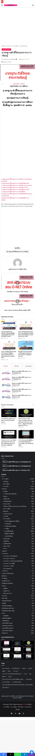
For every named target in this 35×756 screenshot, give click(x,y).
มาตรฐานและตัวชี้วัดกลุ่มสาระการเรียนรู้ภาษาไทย (14, 187)
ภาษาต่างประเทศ (7, 513)
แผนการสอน (6, 546)
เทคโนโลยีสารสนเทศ (7, 623)
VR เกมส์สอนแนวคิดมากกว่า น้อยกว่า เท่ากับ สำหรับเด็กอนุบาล (8, 420)
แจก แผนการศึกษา (6, 682)
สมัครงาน (4, 676)
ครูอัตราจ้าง (6, 591)
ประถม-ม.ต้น (6, 503)
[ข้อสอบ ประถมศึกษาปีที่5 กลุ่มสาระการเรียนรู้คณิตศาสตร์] (6, 378)
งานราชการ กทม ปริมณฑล (10, 556)
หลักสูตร (4, 603)
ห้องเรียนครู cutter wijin (8, 608)
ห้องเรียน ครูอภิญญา (7, 605)
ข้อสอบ (5, 496)
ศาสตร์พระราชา (6, 580)
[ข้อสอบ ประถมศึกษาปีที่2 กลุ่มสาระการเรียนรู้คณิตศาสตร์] (6, 372)
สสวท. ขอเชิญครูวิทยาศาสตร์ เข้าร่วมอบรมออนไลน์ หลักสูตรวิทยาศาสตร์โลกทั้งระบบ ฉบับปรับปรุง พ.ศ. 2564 (26, 334)
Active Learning (5, 668)
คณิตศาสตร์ (6, 498)
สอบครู (4, 585)
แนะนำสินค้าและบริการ (8, 628)
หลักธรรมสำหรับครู (6, 600)
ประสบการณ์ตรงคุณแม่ (8, 573)
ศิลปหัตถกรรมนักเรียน (7, 583)
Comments (28, 366)
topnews (5, 481)
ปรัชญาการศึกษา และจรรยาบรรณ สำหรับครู (14, 506)
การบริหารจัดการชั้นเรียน (9, 494)
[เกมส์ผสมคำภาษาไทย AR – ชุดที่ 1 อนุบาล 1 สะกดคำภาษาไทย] (6, 644)
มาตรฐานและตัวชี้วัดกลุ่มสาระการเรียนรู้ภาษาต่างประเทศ (16, 185)
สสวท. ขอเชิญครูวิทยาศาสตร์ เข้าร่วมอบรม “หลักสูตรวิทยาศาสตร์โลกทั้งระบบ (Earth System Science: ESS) (8, 355)
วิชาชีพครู (4, 578)
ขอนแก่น (24, 668)
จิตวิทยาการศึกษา (9, 533)
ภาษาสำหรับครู (9, 536)
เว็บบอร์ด (17, 709)
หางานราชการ (28, 707)
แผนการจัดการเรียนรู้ (7, 630)
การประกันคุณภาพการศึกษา (12, 521)
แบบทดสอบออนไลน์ (16, 682)
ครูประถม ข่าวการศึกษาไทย (10, 59)
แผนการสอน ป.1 (5, 687)
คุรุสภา (9, 671)
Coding (5, 491)
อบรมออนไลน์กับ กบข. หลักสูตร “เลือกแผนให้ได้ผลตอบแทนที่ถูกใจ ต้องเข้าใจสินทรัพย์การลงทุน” (8, 334)
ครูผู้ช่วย (5, 588)
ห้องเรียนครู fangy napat (8, 610)
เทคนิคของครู (5, 620)
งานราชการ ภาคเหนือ (9, 563)
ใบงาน (5, 548)
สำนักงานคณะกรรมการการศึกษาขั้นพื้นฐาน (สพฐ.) (12, 679)
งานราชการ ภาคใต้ (8, 566)
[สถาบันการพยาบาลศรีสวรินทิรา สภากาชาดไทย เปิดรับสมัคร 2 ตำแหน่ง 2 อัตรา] (17, 650)
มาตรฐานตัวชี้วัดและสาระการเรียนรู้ (17, 251)
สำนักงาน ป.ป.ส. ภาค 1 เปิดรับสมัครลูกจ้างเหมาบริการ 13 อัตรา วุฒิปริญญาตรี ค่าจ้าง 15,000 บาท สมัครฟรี (8, 442)
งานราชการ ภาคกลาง (9, 558)
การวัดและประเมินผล (10, 526)
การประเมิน (8, 523)
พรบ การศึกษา (7, 508)
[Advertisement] (17, 25)
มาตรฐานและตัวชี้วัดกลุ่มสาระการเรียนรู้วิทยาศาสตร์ (15, 189)
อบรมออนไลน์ (29, 679)
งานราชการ (5, 553)
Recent (17, 366)
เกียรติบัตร (6, 615)
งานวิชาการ (5, 571)
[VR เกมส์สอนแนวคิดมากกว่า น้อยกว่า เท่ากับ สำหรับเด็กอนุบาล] (9, 413)
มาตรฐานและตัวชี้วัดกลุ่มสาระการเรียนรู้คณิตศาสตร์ (15, 183)
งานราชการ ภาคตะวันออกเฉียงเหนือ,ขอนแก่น (12, 673)
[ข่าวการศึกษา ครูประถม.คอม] (10, 5)
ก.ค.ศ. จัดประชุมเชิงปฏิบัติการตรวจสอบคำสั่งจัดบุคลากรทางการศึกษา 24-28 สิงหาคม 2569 (25, 442)
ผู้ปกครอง (4, 576)
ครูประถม (9, 46)
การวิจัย (7, 528)
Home (4, 46)
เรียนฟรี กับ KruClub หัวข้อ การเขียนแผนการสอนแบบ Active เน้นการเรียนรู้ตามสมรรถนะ (25, 354)
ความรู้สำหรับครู (23, 46)
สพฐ (30, 673)
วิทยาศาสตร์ (6, 538)
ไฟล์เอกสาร (5, 633)
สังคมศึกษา (6, 541)
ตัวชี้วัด (18, 248)
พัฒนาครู (5, 511)
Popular (5, 366)
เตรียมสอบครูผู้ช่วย (6, 618)
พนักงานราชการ (7, 593)
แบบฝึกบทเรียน (7, 543)
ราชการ (25, 673)
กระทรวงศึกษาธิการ (16, 668)
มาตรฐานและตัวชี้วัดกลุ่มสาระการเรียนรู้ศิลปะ (13, 191)
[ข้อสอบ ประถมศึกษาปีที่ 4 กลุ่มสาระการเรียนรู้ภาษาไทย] (6, 384)
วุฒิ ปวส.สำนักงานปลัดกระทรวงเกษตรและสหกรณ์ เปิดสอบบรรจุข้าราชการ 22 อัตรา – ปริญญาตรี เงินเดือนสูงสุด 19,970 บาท (25, 422)
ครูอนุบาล (4, 551)
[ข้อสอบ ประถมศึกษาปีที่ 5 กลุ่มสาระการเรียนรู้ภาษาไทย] (6, 397)
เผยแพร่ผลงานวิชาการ (7, 625)
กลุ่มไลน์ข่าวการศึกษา (19, 84)
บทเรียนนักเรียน (7, 501)
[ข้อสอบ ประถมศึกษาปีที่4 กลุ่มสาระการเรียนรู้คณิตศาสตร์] (6, 391)
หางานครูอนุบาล (7, 568)
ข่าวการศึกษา (5, 479)
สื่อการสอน (4, 598)
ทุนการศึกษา (6, 484)
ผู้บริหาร (15, 707)
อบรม (3, 613)
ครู (11, 707)
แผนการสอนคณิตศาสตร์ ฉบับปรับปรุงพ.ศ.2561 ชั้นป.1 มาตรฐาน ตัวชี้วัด (17, 684)
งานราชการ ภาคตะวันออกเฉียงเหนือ (12, 561)
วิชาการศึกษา (15, 46)
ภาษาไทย (5, 516)
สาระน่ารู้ (5, 486)
